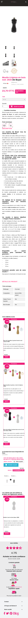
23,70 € (7, 533)
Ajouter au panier (17, 106)
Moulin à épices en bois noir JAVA (14, 475)
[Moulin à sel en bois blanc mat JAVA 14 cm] (7, 481)
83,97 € (6, 401)
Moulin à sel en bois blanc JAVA (7, 475)
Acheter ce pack (11, 465)
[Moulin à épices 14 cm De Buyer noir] (14, 481)
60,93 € (6, 443)
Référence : (14, 82)
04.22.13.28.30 (18, 587)
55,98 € (6, 356)
